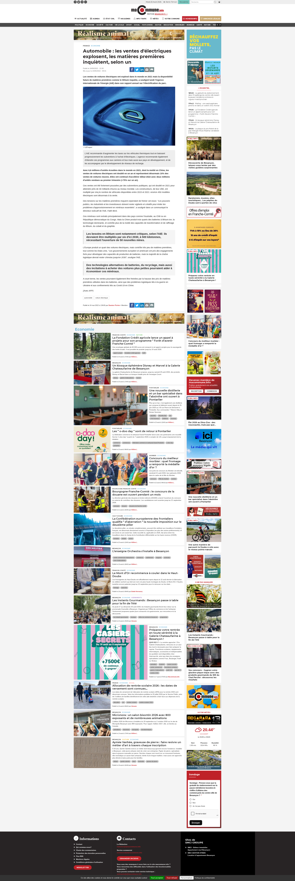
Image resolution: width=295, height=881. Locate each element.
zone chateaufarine (120, 560)
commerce (117, 443)
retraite (124, 538)
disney (116, 378)
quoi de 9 (178, 670)
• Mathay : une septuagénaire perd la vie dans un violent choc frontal (203, 104)
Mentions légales (83, 859)
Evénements (136, 597)
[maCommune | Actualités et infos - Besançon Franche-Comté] (147, 10)
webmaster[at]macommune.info (129, 874)
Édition (150, 14)
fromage (116, 588)
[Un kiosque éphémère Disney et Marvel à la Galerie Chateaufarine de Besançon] (92, 371)
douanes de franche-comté (137, 506)
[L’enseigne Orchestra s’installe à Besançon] (92, 556)
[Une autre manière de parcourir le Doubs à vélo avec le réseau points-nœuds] (204, 530)
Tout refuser (172, 878)
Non (194, 803)
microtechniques (146, 729)
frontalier (116, 538)
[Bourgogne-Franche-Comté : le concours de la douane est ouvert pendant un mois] (92, 497)
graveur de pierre (152, 761)
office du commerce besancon (148, 617)
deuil (134, 761)
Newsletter (83, 867)
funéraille (141, 761)
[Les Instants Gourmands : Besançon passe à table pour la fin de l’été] (92, 605)
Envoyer (196, 823)
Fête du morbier (164, 479)
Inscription (196, 391)
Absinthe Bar (162, 416)
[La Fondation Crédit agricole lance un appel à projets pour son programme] (92, 343)
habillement (149, 557)
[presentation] (188, 595)
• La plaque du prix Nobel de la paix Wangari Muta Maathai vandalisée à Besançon (203, 131)
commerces (126, 443)
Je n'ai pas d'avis (199, 806)
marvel (138, 378)
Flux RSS (79, 856)
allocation (117, 702)
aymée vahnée (125, 761)
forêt (144, 353)
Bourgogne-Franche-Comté (124, 489)
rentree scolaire (132, 702)
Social (131, 683)
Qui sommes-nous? (83, 847)
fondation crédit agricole (132, 353)
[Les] (92, 436)
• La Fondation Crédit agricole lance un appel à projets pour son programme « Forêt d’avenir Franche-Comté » (203, 113)
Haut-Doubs (117, 516)
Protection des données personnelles (91, 853)
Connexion (212, 391)
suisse (131, 538)
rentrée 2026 (154, 673)
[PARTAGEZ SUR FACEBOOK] (132, 69)
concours (153, 479)
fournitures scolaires (171, 667)
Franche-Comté (119, 335)
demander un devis (129, 858)
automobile (88, 298)
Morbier (152, 455)
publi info (169, 670)
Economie (95, 46)
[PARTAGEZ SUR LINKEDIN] (142, 69)
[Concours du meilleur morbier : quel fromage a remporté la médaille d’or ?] (111, 463)
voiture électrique (101, 298)
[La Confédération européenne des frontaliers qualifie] (92, 524)
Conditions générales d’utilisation (89, 862)
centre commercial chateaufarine (124, 557)
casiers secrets (172, 664)
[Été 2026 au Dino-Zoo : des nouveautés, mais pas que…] (204, 408)
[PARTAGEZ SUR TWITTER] (137, 69)
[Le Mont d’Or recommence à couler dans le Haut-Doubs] (92, 578)
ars (123, 702)
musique (133, 617)
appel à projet (118, 353)
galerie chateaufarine (127, 378)
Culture (125, 739)
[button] (215, 2)
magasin (158, 557)
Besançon (116, 363)
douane (124, 506)
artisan (116, 761)
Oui (194, 799)
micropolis (135, 729)
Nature (139, 335)
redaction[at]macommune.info (129, 847)
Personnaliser (186, 878)
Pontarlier (154, 388)
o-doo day (170, 443)
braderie (162, 664)
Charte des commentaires (86, 850)
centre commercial (156, 667)
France (86, 46)
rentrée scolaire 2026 (146, 702)
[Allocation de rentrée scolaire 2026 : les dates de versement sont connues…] (92, 691)
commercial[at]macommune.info (129, 853)
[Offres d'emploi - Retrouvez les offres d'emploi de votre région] (204, 217)
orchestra (167, 557)
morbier (173, 479)
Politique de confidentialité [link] (205, 878)
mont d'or (124, 588)
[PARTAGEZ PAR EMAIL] (147, 69)
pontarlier (116, 445)
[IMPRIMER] (151, 69)
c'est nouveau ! (155, 418)
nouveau (173, 418)
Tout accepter (157, 878)
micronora (126, 729)
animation (153, 664)
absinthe (153, 416)
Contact (79, 844)
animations (117, 729)
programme (163, 617)
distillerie (165, 418)
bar (170, 416)
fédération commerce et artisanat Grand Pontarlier (148, 443)
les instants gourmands (121, 617)
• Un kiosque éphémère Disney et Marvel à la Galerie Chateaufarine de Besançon (203, 122)
